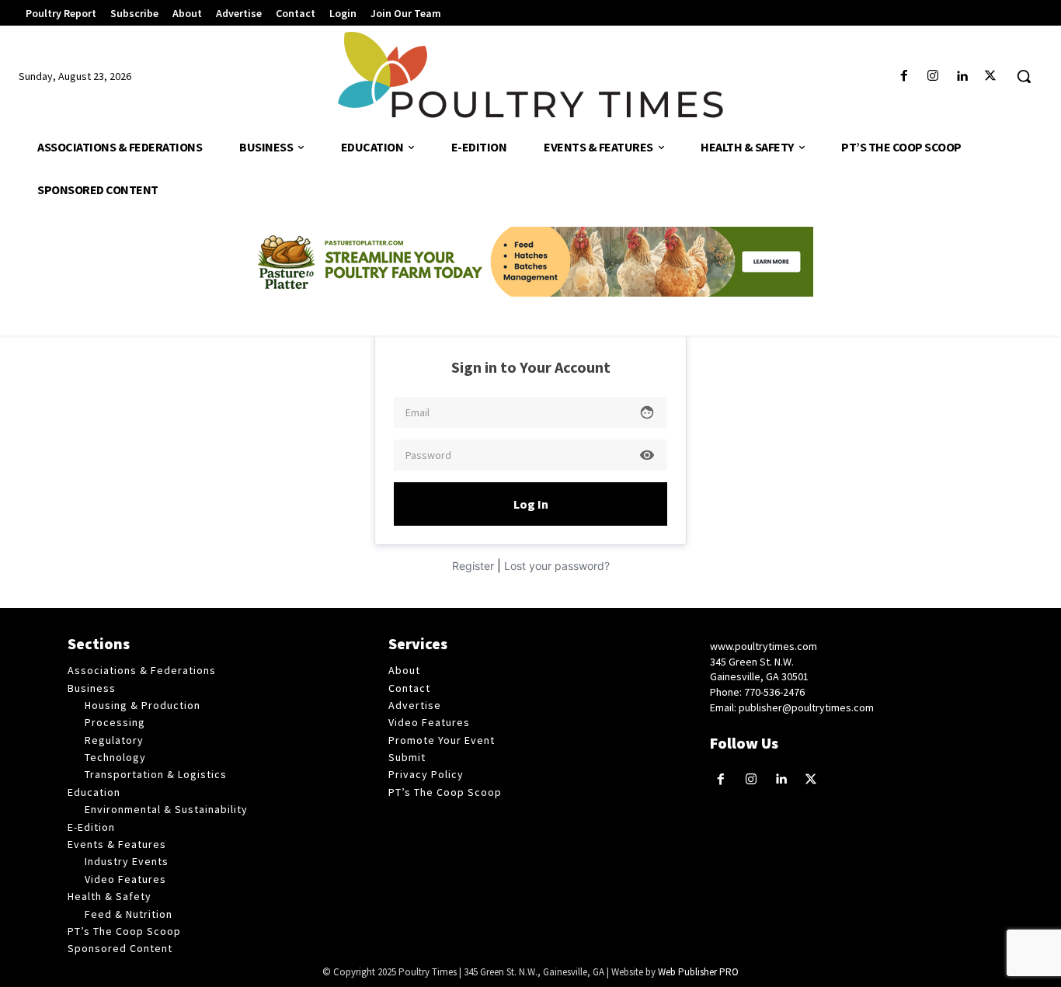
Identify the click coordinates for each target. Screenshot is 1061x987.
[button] (1023, 76)
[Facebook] (903, 76)
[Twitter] (990, 76)
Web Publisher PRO (698, 971)
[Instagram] (932, 76)
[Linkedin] (961, 76)
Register (473, 565)
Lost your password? (557, 565)
